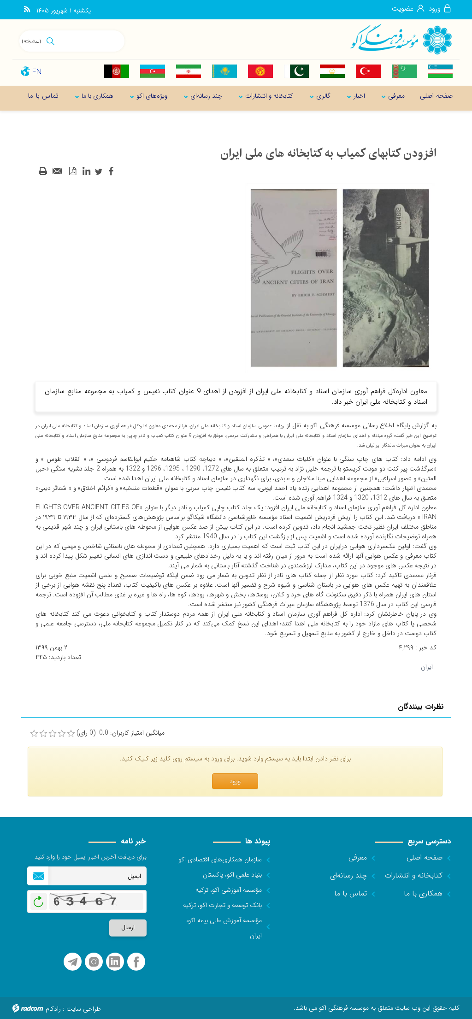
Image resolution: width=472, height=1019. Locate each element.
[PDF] (72, 171)
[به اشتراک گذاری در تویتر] (98, 171)
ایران (427, 667)
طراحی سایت (83, 1009)
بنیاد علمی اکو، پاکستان (232, 875)
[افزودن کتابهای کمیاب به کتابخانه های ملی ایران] (340, 277)
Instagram (94, 962)
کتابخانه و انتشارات (413, 875)
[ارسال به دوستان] (57, 171)
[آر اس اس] (27, 10)
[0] (34, 734)
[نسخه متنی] (43, 171)
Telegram (72, 962)
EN (36, 72)
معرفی (357, 857)
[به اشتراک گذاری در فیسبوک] (111, 171)
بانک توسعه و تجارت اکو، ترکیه (222, 905)
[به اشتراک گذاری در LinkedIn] (86, 171)
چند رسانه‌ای (348, 875)
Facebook (136, 962)
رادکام (53, 1009)
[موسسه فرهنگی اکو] (400, 39)
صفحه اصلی (424, 857)
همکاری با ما (423, 893)
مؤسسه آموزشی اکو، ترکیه (228, 890)
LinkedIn (114, 962)
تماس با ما (350, 893)
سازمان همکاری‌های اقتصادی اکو (220, 859)
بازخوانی (38, 899)
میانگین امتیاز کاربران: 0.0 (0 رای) (121, 733)
